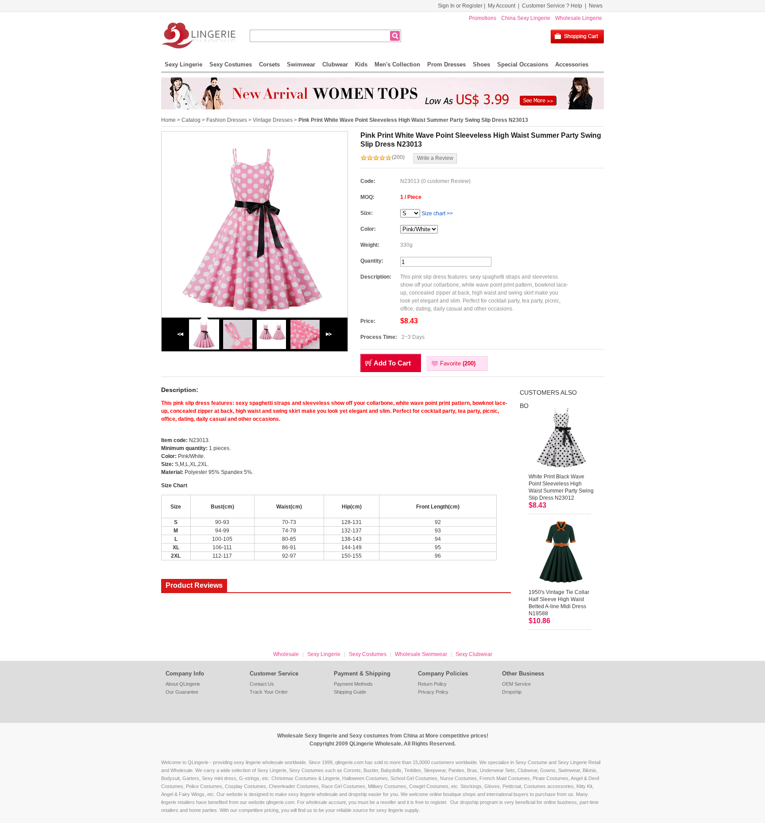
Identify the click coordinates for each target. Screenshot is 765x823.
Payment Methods (353, 684)
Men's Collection (397, 64)
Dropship (512, 692)
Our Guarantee (182, 692)
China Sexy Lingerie (525, 18)
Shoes (481, 64)
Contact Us (262, 684)
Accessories (571, 64)
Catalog (191, 120)
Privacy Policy (433, 692)
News (596, 6)
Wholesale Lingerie (578, 18)
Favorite (457, 363)
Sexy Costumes (230, 64)
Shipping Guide (350, 692)
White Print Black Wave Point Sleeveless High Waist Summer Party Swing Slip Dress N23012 (561, 487)
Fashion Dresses (226, 120)
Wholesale (286, 654)
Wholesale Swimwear (421, 654)
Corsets (269, 64)
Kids (361, 64)
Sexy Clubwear (474, 654)
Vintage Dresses (273, 120)
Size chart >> (437, 213)
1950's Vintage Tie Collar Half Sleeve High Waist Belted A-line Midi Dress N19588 (559, 603)
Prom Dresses (446, 64)
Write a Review (435, 158)
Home (168, 120)
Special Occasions (522, 64)
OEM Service (516, 684)
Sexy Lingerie (183, 64)
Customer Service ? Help (552, 6)
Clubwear (335, 64)
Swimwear (301, 64)
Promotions (482, 18)
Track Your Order (269, 692)
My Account (501, 6)
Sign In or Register (460, 6)
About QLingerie (183, 684)
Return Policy (432, 684)
